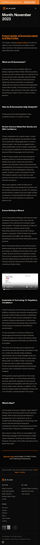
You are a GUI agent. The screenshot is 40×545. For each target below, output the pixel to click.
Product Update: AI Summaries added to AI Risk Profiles (20, 36)
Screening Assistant (8, 491)
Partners (4, 513)
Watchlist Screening (27, 491)
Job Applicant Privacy (25, 539)
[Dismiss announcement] (38, 2)
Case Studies (25, 494)
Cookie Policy (14, 539)
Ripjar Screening (7, 488)
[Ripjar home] (9, 8)
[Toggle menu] (35, 8)
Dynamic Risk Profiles (8, 496)
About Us (5, 507)
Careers (4, 510)
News (3, 515)
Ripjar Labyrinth (7, 494)
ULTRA (4, 499)
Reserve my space (30, 2)
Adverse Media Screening (29, 488)
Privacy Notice (6, 539)
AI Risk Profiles (22, 43)
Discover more (8, 456)
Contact (4, 521)
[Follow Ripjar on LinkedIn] (3, 542)
